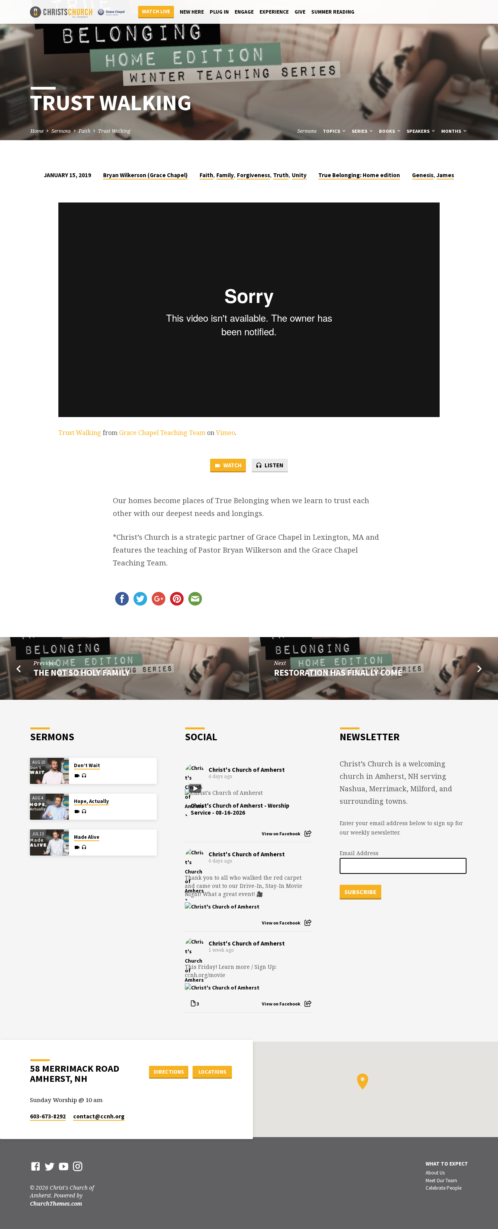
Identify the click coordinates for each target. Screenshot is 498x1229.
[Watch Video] (77, 775)
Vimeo (225, 432)
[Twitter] (49, 1166)
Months (451, 131)
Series (360, 131)
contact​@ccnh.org (98, 1116)
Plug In (219, 12)
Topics (332, 131)
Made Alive (86, 837)
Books (387, 131)
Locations (212, 1071)
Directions (169, 1071)
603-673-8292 (48, 1116)
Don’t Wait (87, 765)
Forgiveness (253, 175)
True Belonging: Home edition (359, 175)
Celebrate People (443, 1188)
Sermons (61, 131)
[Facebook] (35, 1166)
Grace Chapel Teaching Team (162, 432)
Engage (244, 12)
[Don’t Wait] (49, 771)
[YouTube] (63, 1166)
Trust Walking (114, 131)
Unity (299, 175)
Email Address (359, 853)
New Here (192, 12)
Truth (281, 175)
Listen (273, 465)
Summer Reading (332, 12)
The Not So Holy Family (81, 672)
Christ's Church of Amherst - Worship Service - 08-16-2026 (240, 809)
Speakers (419, 131)
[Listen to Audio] (83, 775)
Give (300, 12)
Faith (84, 131)
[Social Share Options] (308, 833)
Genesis (422, 175)
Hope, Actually (91, 801)
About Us (435, 1172)
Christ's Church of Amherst (247, 769)
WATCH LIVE (156, 11)
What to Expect (447, 1163)
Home (37, 131)
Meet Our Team (441, 1180)
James (445, 175)
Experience (274, 12)
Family (225, 175)
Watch (232, 465)
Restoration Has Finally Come (338, 672)
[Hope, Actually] (49, 807)
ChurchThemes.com (56, 1203)
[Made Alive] (49, 842)
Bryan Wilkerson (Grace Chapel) (145, 175)
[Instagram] (77, 1166)
